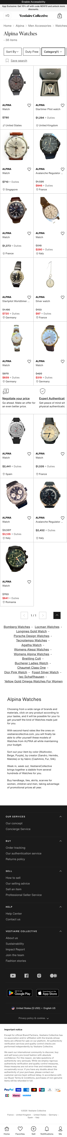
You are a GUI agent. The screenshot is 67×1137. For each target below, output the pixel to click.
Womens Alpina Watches (31, 654)
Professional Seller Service (24, 895)
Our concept (14, 823)
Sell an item (13, 889)
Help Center (14, 913)
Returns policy (15, 859)
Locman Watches (47, 627)
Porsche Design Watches (31, 636)
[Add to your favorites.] (29, 105)
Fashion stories (16, 961)
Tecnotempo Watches (31, 640)
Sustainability (15, 943)
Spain (30, 1117)
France (10, 1114)
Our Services (15, 816)
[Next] (42, 615)
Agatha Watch (31, 645)
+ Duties (50, 117)
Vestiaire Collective (21, 931)
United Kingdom (23, 1114)
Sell (9, 871)
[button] (59, 15)
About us (12, 938)
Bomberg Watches (17, 627)
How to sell (13, 878)
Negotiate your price (16, 398)
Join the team (15, 955)
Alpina (20, 26)
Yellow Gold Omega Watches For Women (33, 681)
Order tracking (15, 847)
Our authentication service (23, 853)
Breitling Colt (31, 658)
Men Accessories (39, 26)
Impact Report (15, 949)
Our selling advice (18, 883)
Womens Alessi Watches (31, 649)
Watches (61, 26)
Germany (53, 1114)
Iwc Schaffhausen (31, 677)
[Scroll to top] (57, 615)
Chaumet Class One (31, 667)
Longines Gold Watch (31, 631)
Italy (37, 1117)
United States (40, 1114)
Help (9, 907)
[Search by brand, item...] (7, 15)
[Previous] (24, 615)
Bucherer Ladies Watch (31, 663)
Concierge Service (18, 829)
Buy (8, 841)
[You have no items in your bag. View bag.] (59, 15)
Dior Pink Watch (15, 672)
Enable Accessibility (33, 2)
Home (7, 26)
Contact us (13, 919)
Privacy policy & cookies (32, 1018)
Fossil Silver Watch (45, 672)
